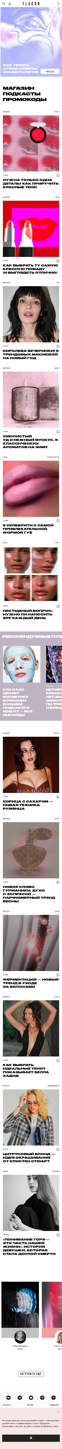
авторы (30, 1405)
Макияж (6, 112)
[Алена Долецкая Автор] (20, 1310)
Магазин (18, 88)
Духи (57, 368)
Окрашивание (53, 1086)
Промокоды (24, 99)
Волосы (6, 911)
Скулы (56, 733)
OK (31, 1438)
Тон (57, 282)
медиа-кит (54, 1405)
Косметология (53, 457)
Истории (55, 1171)
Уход (5, 457)
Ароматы (7, 368)
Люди (5, 1171)
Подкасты (22, 93)
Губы (57, 197)
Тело (57, 542)
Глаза (56, 112)
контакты (7, 1405)
